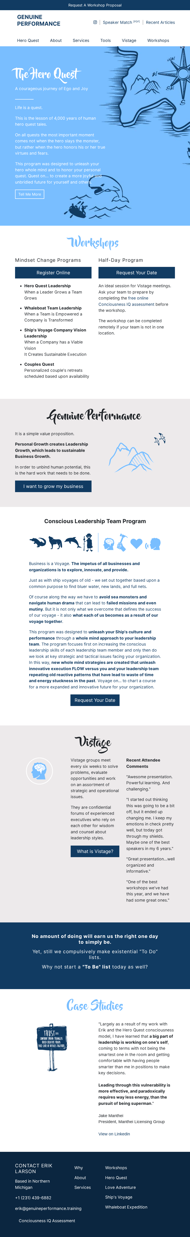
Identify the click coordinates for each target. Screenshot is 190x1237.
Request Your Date (136, 272)
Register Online (53, 272)
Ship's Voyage (118, 1197)
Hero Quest (28, 40)
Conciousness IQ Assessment (47, 1220)
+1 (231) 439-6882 (33, 1197)
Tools (105, 40)
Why (78, 1167)
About (56, 40)
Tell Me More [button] (29, 194)
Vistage (129, 40)
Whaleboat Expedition (126, 1207)
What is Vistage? (95, 851)
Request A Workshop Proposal (95, 5)
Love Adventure (120, 1187)
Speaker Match (117, 22)
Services (81, 40)
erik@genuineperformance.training (48, 1208)
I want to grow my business (53, 486)
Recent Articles (160, 22)
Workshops (158, 40)
